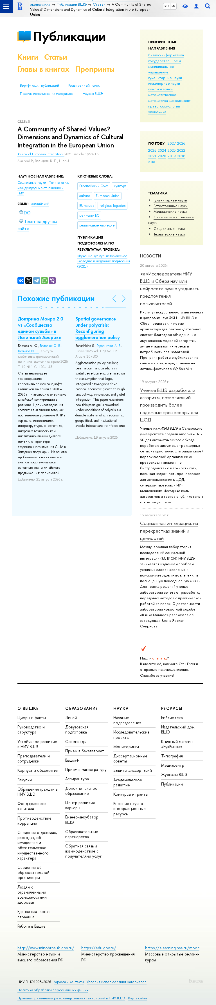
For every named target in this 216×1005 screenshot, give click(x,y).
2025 (152, 150)
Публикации (69, 36)
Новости (150, 256)
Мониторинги (126, 746)
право (153, 106)
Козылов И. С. (28, 351)
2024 (162, 150)
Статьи (55, 57)
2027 (172, 143)
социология (170, 106)
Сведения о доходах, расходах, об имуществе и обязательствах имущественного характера (37, 845)
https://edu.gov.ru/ (98, 947)
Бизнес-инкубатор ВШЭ (81, 819)
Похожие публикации (56, 298)
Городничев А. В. (108, 346)
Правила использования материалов (46, 93)
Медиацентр (172, 765)
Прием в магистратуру (86, 769)
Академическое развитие (127, 782)
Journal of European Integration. (40, 154)
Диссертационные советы (130, 758)
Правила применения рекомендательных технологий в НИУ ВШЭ (71, 998)
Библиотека (172, 717)
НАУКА (121, 708)
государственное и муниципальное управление (164, 66)
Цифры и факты (31, 717)
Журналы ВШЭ (174, 774)
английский (40, 204)
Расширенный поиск (84, 85)
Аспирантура (77, 778)
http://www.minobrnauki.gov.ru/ (45, 947)
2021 (152, 155)
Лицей (71, 717)
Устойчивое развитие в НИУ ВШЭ (37, 744)
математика (158, 100)
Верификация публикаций (39, 85)
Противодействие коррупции (34, 820)
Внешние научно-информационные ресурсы (129, 808)
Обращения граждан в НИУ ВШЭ (37, 791)
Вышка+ (72, 760)
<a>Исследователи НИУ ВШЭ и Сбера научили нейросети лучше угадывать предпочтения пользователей (169, 288)
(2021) (103, 261)
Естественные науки (171, 205)
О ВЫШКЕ (28, 708)
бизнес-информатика (166, 54)
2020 (162, 155)
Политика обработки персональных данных (52, 990)
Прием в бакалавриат (84, 750)
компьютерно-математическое (162, 91)
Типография (172, 756)
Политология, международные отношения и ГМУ (43, 187)
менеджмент (180, 100)
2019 (172, 155)
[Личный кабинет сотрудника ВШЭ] (196, 6)
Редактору (196, 980)
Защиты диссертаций (132, 770)
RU (167, 6)
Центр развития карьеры (80, 805)
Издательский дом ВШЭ (178, 729)
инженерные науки (164, 83)
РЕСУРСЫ (172, 708)
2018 (181, 155)
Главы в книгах (43, 69)
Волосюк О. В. (50, 346)
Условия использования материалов (117, 981)
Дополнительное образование (81, 791)
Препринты (94, 69)
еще (151, 161)
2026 (181, 143)
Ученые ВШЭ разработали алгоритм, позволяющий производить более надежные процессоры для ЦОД (169, 405)
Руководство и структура (31, 729)
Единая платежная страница (33, 914)
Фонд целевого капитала (31, 806)
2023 (172, 150)
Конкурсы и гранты (130, 794)
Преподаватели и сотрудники (33, 758)
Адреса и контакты (69, 981)
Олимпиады (75, 741)
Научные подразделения (127, 720)
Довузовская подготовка (77, 729)
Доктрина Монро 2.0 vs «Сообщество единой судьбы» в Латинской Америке (40, 328)
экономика (157, 111)
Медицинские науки (170, 211)
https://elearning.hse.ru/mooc (172, 947)
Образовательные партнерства (81, 834)
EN (173, 6)
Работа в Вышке (31, 926)
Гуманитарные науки (170, 200)
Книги (28, 57)
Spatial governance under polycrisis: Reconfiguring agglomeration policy (97, 328)
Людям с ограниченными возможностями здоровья (32, 894)
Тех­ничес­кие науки (169, 234)
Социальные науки (169, 228)
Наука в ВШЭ (93, 93)
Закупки (24, 779)
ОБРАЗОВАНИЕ (81, 708)
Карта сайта (137, 998)
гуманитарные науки (165, 77)
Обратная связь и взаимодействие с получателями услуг (83, 851)
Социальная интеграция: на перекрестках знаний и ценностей (169, 530)
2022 (181, 150)
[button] (41, 307)
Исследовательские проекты (131, 734)
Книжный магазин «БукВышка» (177, 744)
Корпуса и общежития (37, 770)
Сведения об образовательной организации (33, 872)
